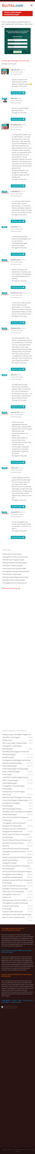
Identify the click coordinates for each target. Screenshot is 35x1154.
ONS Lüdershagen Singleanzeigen (17, 743)
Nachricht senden (17, 93)
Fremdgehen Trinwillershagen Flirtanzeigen (17, 787)
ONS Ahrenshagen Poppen (17, 809)
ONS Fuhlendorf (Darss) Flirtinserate (17, 849)
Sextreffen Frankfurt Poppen (12, 565)
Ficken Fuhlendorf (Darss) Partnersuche (17, 840)
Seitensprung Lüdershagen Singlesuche (17, 734)
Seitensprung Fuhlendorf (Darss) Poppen (17, 857)
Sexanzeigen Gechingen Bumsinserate (15, 60)
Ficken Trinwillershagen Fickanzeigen (17, 773)
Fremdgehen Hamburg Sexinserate (15, 557)
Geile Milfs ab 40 (19, 1149)
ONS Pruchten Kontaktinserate (17, 917)
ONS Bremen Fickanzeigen (12, 574)
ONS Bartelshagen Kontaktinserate (17, 755)
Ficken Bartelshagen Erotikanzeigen (17, 769)
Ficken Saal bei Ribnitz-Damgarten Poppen (17, 861)
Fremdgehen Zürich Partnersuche (14, 583)
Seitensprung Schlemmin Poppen (17, 900)
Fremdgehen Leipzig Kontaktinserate (15, 571)
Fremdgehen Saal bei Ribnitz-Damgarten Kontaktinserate (17, 875)
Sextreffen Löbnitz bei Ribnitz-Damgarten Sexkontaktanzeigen (17, 813)
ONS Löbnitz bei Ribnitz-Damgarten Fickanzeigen (17, 818)
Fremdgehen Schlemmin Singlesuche (17, 895)
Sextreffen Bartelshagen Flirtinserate (17, 751)
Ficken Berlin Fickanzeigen (12, 554)
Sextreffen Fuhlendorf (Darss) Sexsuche (17, 844)
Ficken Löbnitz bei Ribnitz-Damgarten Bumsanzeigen (17, 835)
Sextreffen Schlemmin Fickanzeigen (17, 889)
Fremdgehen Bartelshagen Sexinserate (17, 760)
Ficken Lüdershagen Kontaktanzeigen (17, 73)
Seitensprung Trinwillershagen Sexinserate (17, 793)
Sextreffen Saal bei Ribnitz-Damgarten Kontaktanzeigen (17, 867)
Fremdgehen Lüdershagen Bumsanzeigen (17, 747)
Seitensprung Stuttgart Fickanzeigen (15, 577)
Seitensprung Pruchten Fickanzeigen (17, 907)
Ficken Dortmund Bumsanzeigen (14, 568)
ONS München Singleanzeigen (13, 560)
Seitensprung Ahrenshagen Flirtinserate (17, 797)
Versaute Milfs (29, 1149)
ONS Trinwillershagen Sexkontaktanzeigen (17, 781)
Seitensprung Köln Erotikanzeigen (14, 563)
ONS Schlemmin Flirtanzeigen (17, 891)
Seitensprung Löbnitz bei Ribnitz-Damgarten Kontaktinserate (17, 830)
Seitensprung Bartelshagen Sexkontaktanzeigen (17, 764)
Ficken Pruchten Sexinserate (17, 912)
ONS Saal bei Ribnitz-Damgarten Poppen (17, 871)
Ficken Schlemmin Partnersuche (17, 886)
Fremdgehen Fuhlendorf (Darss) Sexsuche (17, 852)
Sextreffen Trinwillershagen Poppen (17, 777)
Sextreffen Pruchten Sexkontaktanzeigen (17, 914)
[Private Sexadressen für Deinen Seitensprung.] (12, 5)
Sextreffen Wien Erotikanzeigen (13, 580)
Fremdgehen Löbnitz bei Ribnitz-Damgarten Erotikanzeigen (17, 824)
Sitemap (17, 1151)
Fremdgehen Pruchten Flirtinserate (17, 903)
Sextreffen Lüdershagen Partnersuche (17, 738)
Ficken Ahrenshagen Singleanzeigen (17, 800)
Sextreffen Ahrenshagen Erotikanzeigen (17, 804)
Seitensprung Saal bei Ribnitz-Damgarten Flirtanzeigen (17, 881)
